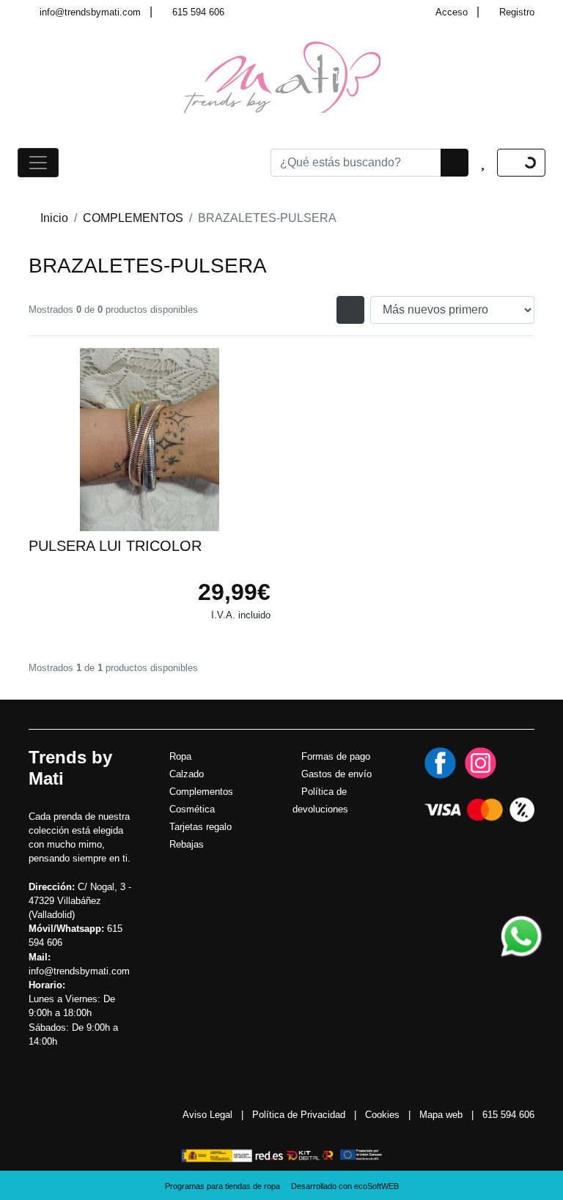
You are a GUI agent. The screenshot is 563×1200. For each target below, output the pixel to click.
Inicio (54, 218)
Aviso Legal (207, 1114)
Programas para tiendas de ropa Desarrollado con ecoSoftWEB (282, 1186)
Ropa (180, 756)
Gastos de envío (336, 773)
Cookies (382, 1114)
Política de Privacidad (298, 1114)
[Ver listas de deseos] (482, 162)
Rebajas (186, 844)
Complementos (201, 791)
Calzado (186, 773)
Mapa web (441, 1114)
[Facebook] (440, 762)
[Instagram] (480, 762)
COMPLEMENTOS (133, 218)
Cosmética (192, 809)
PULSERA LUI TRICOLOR (115, 546)
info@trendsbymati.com (90, 12)
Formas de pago (335, 756)
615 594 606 (198, 12)
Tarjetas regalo (200, 826)
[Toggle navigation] (38, 162)
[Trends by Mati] (281, 76)
